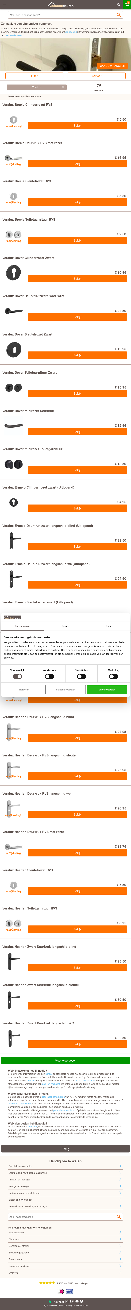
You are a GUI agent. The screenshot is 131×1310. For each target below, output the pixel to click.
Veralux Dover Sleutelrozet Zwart (27, 334)
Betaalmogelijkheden (19, 1252)
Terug (65, 1149)
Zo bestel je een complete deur (24, 1192)
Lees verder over (13, 35)
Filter (34, 76)
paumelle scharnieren (64, 1110)
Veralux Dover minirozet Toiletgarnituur (32, 449)
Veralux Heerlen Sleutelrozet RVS (27, 870)
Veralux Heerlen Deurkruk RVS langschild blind (38, 716)
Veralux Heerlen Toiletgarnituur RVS (29, 908)
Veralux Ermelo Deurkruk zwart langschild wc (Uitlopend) (46, 563)
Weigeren (24, 689)
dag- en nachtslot (51, 1083)
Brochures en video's (19, 1266)
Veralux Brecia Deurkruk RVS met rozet (32, 142)
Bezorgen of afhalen (19, 1245)
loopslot (32, 1080)
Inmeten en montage (19, 1179)
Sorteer (96, 76)
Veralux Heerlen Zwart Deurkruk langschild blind (39, 946)
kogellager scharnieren (53, 1096)
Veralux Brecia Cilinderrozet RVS (27, 104)
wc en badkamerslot (85, 1080)
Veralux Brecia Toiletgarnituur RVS (28, 219)
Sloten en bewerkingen (20, 1199)
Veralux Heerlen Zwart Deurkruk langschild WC (38, 1023)
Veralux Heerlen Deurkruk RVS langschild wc (36, 793)
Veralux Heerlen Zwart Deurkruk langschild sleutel (40, 984)
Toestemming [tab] (22, 625)
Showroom (14, 1239)
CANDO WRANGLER (112, 66)
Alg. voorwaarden (50, 1305)
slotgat (49, 1073)
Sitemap (69, 1305)
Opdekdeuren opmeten (20, 1166)
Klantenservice (16, 1232)
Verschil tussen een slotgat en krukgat (28, 1206)
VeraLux (37, 87)
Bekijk (77, 125)
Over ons (13, 1272)
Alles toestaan (107, 689)
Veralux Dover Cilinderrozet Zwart (28, 257)
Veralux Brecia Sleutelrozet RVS (26, 181)
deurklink (32, 1126)
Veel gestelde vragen (19, 1186)
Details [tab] (65, 625)
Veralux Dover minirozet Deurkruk (28, 410)
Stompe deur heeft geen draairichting (28, 1172)
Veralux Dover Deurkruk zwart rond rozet (33, 295)
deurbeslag (71, 31)
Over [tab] (108, 625)
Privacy (62, 1305)
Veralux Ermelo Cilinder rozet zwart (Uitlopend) (38, 487)
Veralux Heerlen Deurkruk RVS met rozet (33, 831)
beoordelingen (81, 1283)
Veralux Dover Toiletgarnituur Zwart (29, 372)
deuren (85, 1305)
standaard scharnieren (19, 1103)
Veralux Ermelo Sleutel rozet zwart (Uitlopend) (37, 602)
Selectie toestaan (65, 689)
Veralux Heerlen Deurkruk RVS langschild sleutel (39, 755)
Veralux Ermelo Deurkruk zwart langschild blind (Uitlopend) (47, 525)
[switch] (49, 676)
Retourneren (15, 1259)
